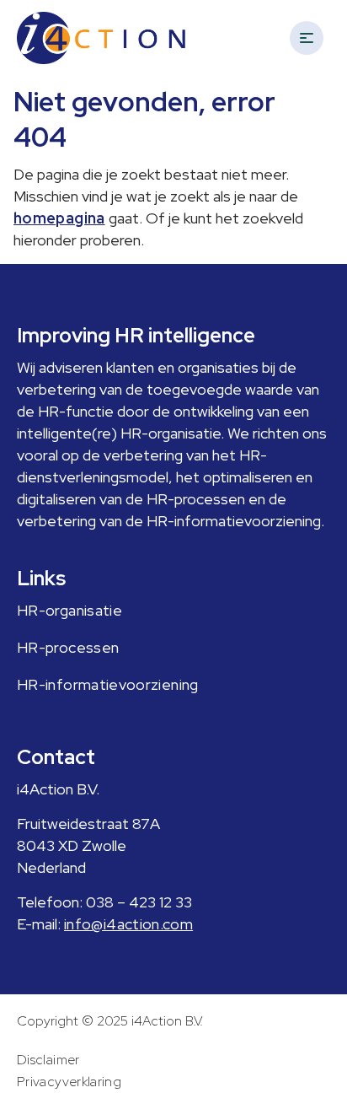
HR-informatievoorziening (108, 684)
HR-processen (68, 647)
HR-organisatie (69, 610)
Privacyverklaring (69, 1081)
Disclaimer (48, 1060)
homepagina (59, 218)
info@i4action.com (128, 924)
